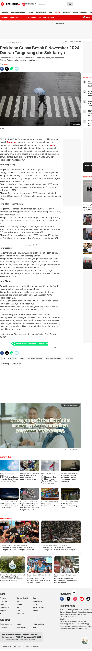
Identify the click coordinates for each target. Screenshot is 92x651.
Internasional (31, 17)
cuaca (52, 145)
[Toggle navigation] (2, 4)
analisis (66, 12)
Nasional (4, 17)
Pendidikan (14, 17)
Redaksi (19, 624)
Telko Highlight (48, 17)
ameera (4, 12)
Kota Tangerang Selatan (54, 358)
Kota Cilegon (17, 364)
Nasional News (17, 42)
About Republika (6, 624)
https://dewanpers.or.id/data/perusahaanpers (18, 639)
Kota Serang (5, 364)
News (8, 42)
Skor (34, 598)
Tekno (18, 607)
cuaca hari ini (12, 358)
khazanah (41, 12)
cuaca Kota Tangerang (35, 358)
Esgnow (3, 611)
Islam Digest (37, 601)
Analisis (19, 604)
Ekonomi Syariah (18, 12)
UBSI (39, 17)
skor (31, 12)
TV (1, 614)
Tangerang (12, 142)
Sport (22, 17)
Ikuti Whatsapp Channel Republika (32, 344)
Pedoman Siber (38, 624)
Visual (18, 611)
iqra (50, 12)
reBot (6, 64)
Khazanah (3, 601)
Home (2, 42)
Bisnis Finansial (80, 12)
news (57, 12)
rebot (22, 358)
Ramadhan (20, 614)
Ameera (3, 598)
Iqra (17, 601)
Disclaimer (3, 627)
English (35, 611)
